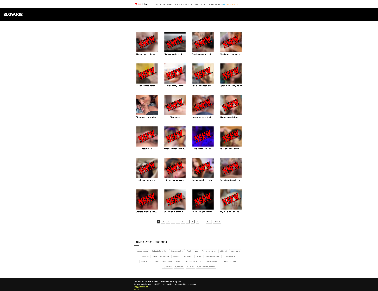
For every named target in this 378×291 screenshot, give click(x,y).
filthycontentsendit (209, 251)
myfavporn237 (229, 256)
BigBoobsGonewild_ (159, 251)
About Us (136, 289)
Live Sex (206, 4)
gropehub (145, 256)
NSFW (190, 4)
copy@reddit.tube (141, 287)
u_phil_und (179, 267)
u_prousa (190, 267)
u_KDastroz (167, 267)
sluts (157, 261)
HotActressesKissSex (161, 256)
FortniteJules (235, 251)
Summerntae (167, 261)
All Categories (166, 4)
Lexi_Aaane (187, 256)
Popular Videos (180, 4)
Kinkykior (176, 256)
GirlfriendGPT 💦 (218, 4)
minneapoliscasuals (213, 256)
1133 (208, 222)
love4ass (199, 256)
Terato (177, 261)
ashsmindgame (142, 251)
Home (156, 4)
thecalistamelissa (190, 261)
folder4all (223, 251)
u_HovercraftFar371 (229, 261)
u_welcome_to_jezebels (206, 267)
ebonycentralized (176, 251)
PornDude (198, 4)
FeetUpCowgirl (192, 251)
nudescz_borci (146, 261)
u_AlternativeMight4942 (209, 261)
